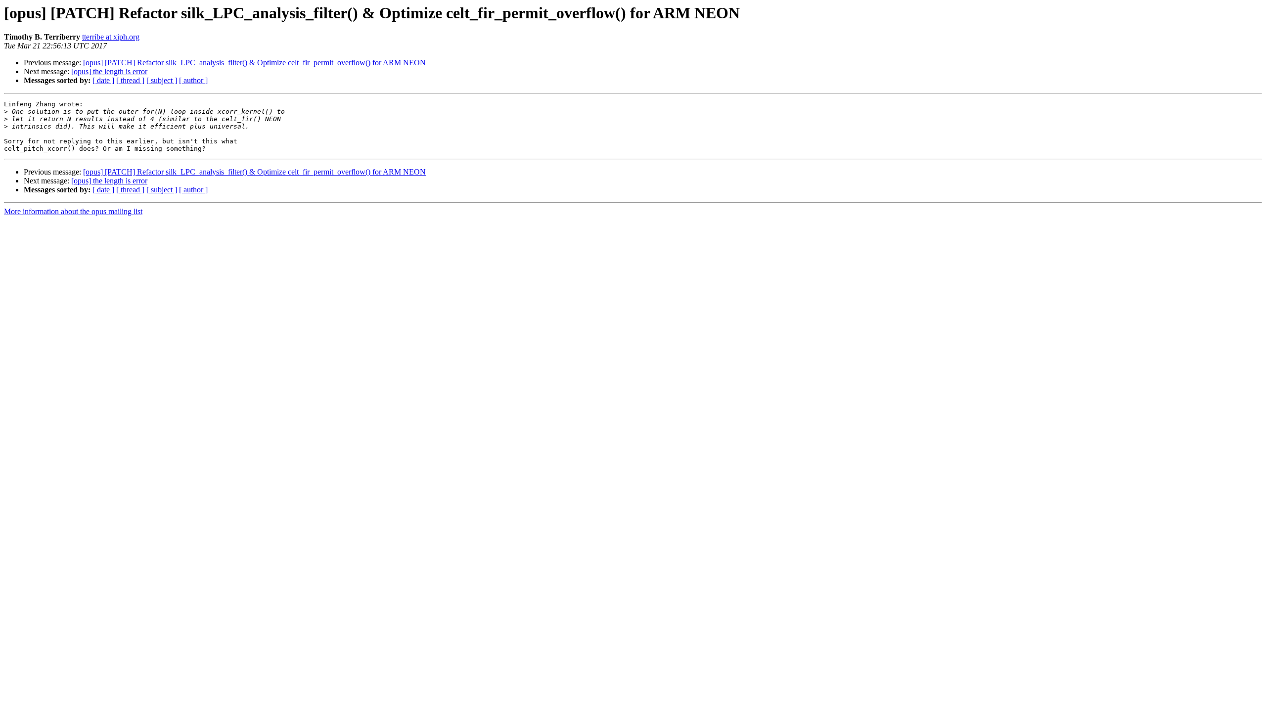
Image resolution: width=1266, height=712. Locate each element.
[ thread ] (130, 80)
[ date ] (103, 80)
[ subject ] (161, 80)
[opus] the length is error (109, 71)
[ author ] (193, 80)
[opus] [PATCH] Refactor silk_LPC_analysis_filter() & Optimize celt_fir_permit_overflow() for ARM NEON (254, 62)
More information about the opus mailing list (73, 211)
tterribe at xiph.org (110, 37)
